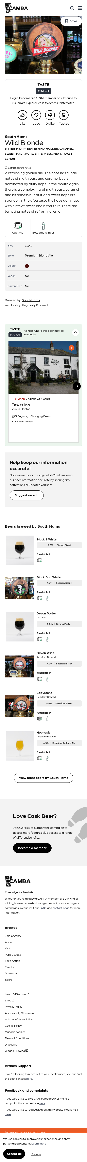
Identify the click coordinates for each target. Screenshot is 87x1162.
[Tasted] (64, 115)
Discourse (11, 1044)
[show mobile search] (72, 8)
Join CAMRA (13, 935)
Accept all (14, 1153)
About (9, 942)
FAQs (43, 907)
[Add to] (71, 348)
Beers (8, 979)
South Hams (31, 300)
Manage (36, 1153)
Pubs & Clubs (13, 954)
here (29, 1078)
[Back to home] (16, 8)
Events (9, 967)
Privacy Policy (13, 1006)
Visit (7, 948)
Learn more (38, 1143)
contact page (61, 907)
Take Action (12, 960)
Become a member (32, 848)
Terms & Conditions (17, 1038)
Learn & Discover (16, 994)
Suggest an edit (27, 495)
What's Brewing (15, 1050)
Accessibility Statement (20, 1012)
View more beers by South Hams (43, 777)
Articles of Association (19, 1019)
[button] (77, 386)
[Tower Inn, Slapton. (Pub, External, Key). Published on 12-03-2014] (43, 391)
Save (73, 21)
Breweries (11, 973)
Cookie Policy (13, 1025)
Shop (8, 1000)
